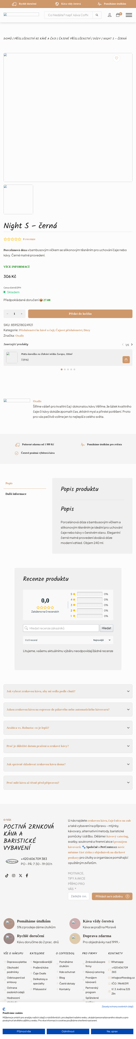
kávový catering (117, 836)
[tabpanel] (92, 515)
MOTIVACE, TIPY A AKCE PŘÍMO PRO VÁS (76, 881)
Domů (8, 39)
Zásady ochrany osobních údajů (117, 1006)
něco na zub (123, 820)
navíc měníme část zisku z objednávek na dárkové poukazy (96, 852)
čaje (111, 820)
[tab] (62, 369)
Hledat (106, 628)
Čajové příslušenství (74, 39)
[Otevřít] (129, 15)
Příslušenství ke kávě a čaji (35, 39)
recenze (29, 239)
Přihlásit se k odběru (109, 896)
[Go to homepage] (21, 15)
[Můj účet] (109, 15)
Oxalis (19, 335)
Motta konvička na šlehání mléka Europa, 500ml (46, 354)
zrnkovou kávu (97, 820)
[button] (18, 199)
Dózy (97, 39)
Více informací (17, 266)
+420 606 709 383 (34, 859)
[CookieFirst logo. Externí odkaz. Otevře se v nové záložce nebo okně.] (4, 1009)
